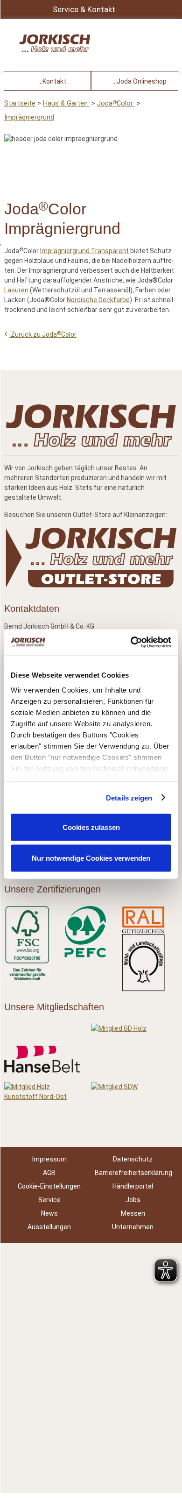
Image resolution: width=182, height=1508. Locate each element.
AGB (49, 1172)
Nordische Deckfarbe (98, 300)
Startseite (19, 103)
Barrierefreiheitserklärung (133, 1172)
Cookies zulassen (91, 827)
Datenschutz (133, 1159)
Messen (133, 1213)
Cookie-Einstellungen (49, 1186)
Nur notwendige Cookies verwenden (91, 858)
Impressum (49, 1159)
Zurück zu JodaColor (43, 334)
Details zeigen (129, 797)
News (49, 1213)
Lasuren (16, 290)
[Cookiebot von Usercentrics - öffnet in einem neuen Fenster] (131, 642)
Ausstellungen (49, 1227)
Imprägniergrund (29, 117)
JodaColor (116, 103)
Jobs (133, 1200)
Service (49, 1200)
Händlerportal (132, 1186)
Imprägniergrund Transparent (84, 251)
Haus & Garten (66, 103)
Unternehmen (133, 1227)
